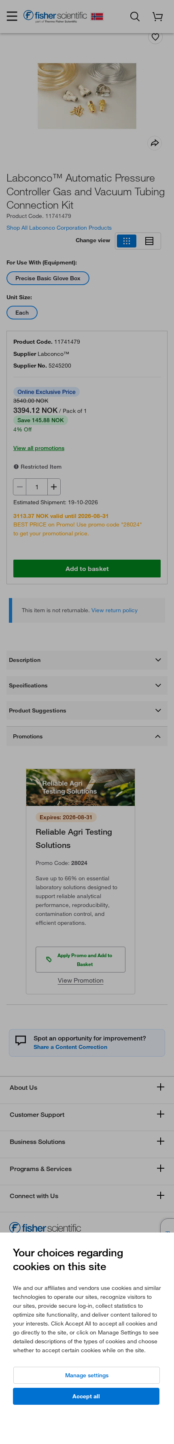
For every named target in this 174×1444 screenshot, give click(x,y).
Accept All (86, 1396)
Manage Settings (86, 1375)
